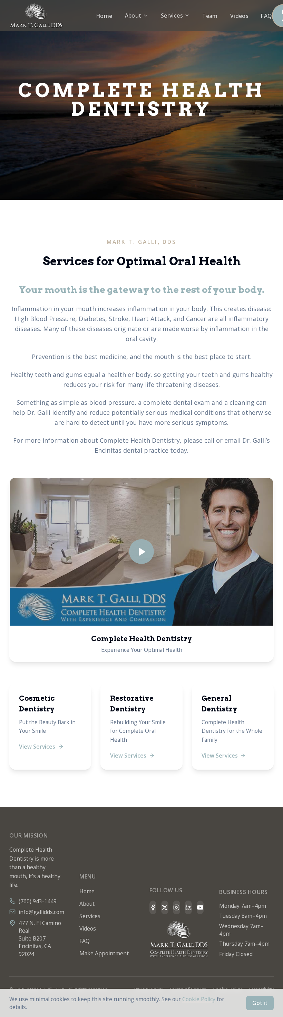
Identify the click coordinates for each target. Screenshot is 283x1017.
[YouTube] (200, 908)
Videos (239, 16)
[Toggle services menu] (187, 15)
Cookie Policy (198, 999)
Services (172, 15)
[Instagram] (176, 908)
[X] (164, 908)
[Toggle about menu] (145, 15)
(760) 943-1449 (38, 901)
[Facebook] (153, 908)
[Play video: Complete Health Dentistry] (141, 552)
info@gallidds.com (41, 912)
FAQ (266, 16)
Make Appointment (104, 953)
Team (210, 16)
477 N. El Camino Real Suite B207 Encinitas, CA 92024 (40, 938)
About (133, 15)
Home (104, 16)
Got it (259, 1003)
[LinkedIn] (188, 908)
